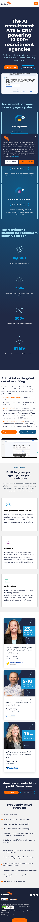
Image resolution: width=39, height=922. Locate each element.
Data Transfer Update (24, 906)
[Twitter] (31, 895)
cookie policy (15, 156)
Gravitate (13, 915)
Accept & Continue (26, 161)
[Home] (6, 4)
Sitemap (29, 911)
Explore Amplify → (28, 432)
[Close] (35, 136)
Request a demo (9, 432)
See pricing (27, 67)
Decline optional (11, 161)
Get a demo (11, 67)
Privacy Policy (5, 912)
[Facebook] (34, 895)
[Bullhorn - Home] (6, 893)
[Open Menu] (36, 3)
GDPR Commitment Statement (10, 911)
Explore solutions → (19, 132)
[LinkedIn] (37, 895)
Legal (23, 911)
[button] (19, 815)
